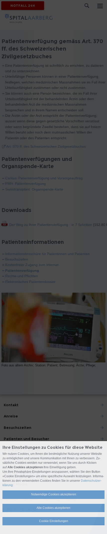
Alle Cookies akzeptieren (53, 508)
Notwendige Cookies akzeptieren (53, 494)
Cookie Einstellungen (53, 521)
